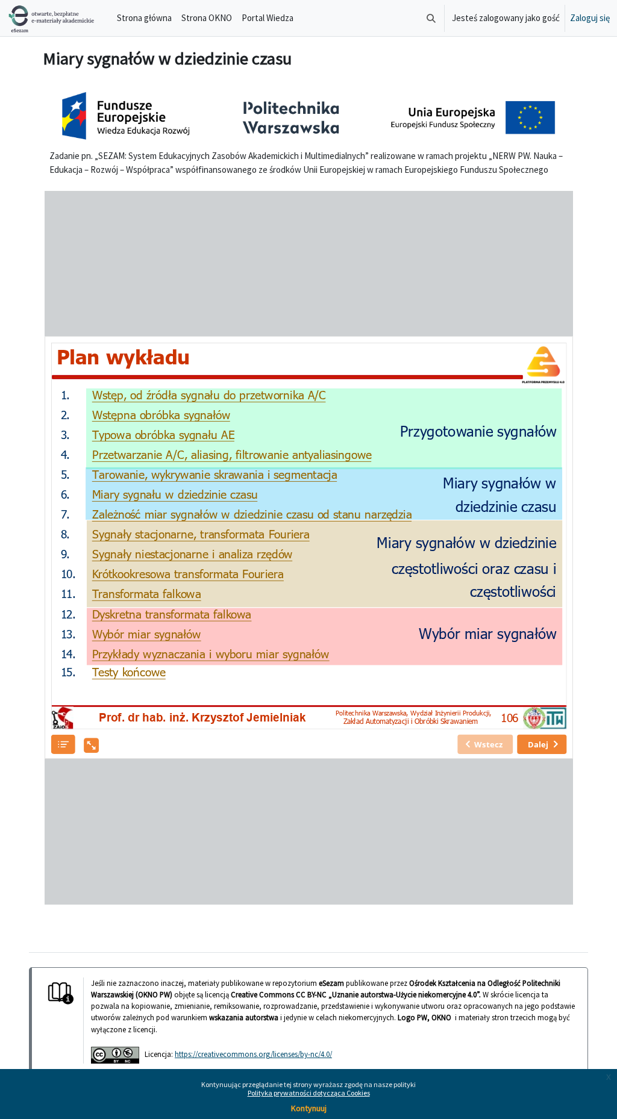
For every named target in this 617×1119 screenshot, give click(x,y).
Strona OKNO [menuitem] (206, 17)
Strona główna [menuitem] (144, 17)
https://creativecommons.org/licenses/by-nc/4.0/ (253, 1054)
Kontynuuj (309, 1108)
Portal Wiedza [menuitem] (267, 17)
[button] (431, 18)
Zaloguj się (590, 17)
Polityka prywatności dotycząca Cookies (309, 1092)
